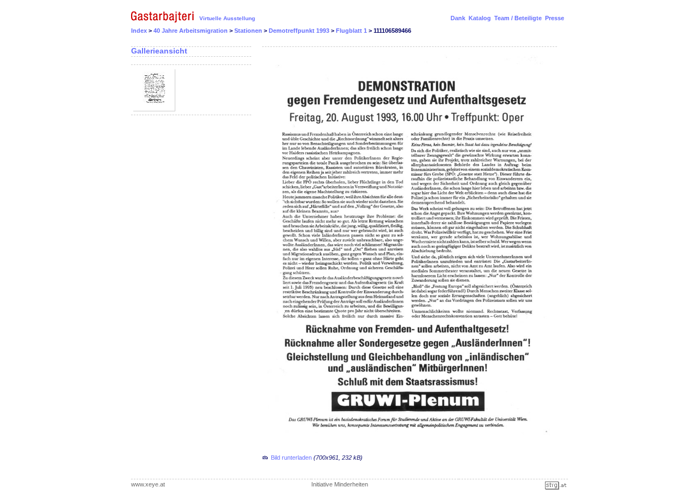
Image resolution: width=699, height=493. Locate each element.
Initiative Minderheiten (339, 484)
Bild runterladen (291, 457)
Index (139, 30)
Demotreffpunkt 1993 (300, 30)
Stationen (249, 30)
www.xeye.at (148, 484)
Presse (554, 18)
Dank (458, 18)
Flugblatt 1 (352, 30)
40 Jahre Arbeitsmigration (191, 30)
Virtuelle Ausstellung (227, 18)
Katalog (480, 18)
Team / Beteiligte (518, 18)
